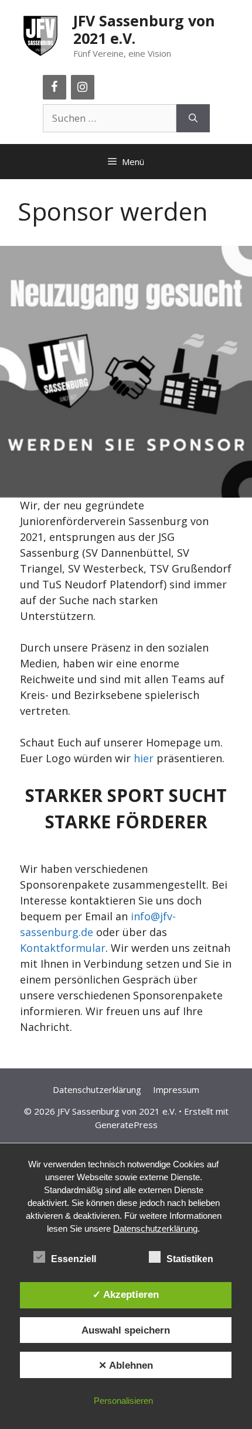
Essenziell (73, 1259)
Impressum (176, 1089)
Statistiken (189, 1259)
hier (144, 758)
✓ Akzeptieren (126, 1294)
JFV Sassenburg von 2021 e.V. (144, 29)
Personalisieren (123, 1401)
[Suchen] (193, 118)
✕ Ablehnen (125, 1365)
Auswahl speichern (125, 1330)
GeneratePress (126, 1124)
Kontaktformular (62, 948)
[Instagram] (82, 87)
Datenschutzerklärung (97, 1089)
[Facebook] (54, 87)
